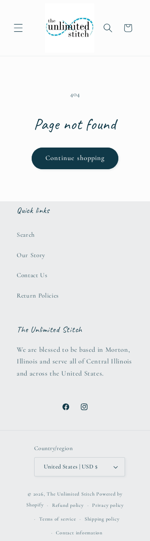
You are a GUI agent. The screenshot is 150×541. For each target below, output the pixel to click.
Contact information (79, 533)
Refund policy (68, 505)
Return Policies (38, 295)
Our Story (31, 255)
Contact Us (32, 275)
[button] (18, 28)
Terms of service (57, 519)
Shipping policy (102, 519)
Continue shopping (75, 158)
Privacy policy (108, 505)
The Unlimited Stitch (71, 494)
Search (26, 234)
